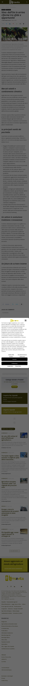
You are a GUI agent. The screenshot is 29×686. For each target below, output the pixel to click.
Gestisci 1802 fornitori (11, 355)
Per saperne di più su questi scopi (22, 355)
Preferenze (14, 363)
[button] (25, 320)
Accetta (14, 359)
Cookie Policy (10, 366)
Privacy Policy (18, 366)
